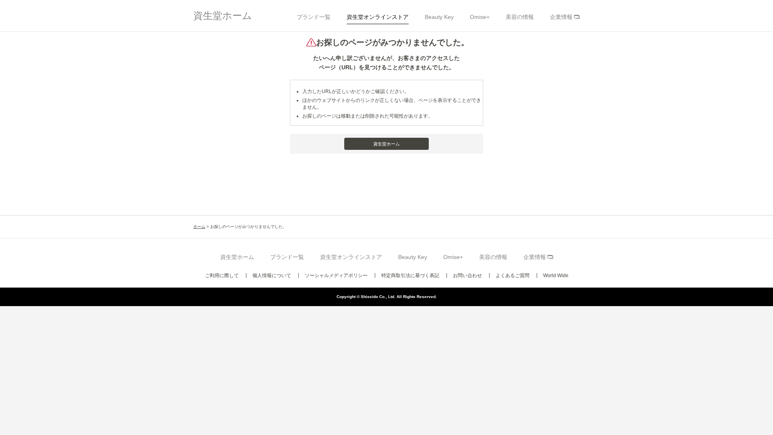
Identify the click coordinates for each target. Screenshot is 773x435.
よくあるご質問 (512, 275)
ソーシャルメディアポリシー (336, 275)
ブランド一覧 (314, 17)
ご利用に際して (222, 275)
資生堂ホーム (222, 15)
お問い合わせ (467, 275)
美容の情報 (520, 17)
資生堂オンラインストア (378, 17)
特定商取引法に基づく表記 (410, 275)
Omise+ (480, 17)
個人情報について (271, 275)
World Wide (555, 275)
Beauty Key (439, 17)
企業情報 (561, 17)
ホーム (199, 226)
